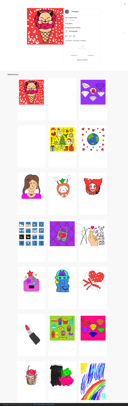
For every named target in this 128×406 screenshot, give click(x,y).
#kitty (70, 23)
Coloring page (73, 31)
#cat (66, 23)
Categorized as (72, 27)
